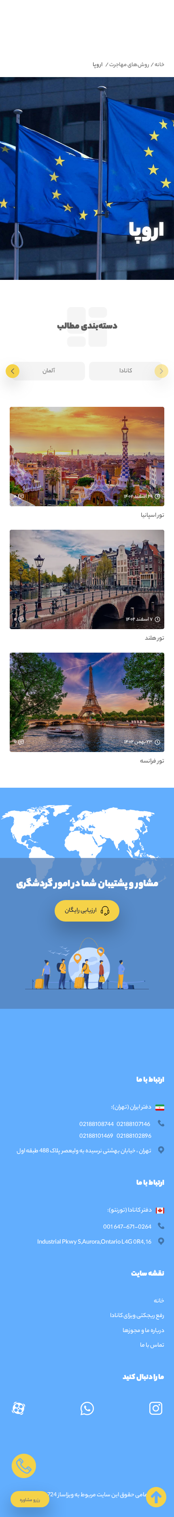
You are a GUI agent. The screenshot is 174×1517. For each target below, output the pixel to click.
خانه (159, 65)
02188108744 (96, 1125)
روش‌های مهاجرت (129, 65)
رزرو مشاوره (30, 1500)
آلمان (48, 371)
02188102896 (134, 1137)
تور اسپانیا (152, 516)
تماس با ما (152, 1346)
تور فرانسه (152, 762)
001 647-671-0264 (127, 1228)
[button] (30, 1499)
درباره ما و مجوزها (143, 1331)
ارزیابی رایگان (81, 911)
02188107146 (133, 1125)
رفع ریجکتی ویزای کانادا (136, 1316)
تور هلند (154, 639)
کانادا (125, 371)
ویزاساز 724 (60, 1495)
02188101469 (96, 1137)
